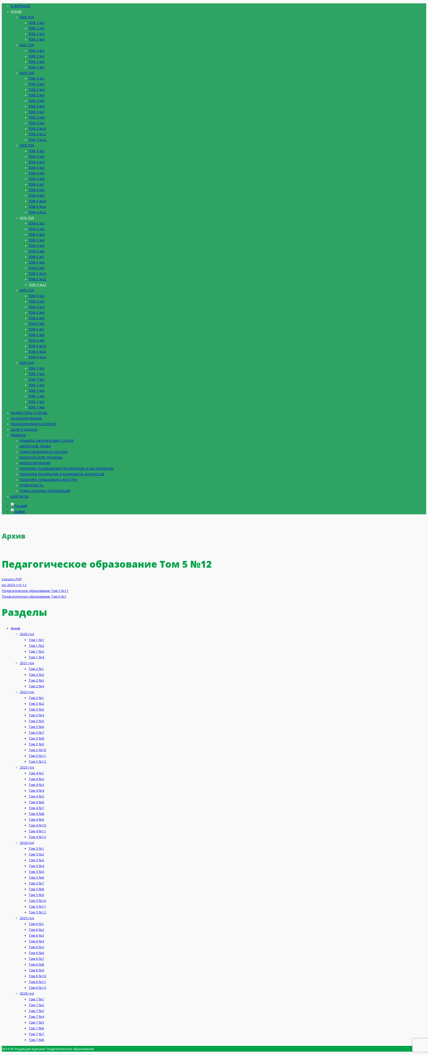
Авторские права (35, 446)
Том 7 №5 (37, 390)
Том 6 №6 (37, 324)
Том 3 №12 (37, 140)
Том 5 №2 (37, 229)
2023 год (27, 145)
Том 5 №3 (37, 234)
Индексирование (35, 463)
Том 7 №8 (37, 407)
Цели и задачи (24, 429)
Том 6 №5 (37, 318)
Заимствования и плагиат (44, 452)
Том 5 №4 (37, 240)
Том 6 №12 (37, 357)
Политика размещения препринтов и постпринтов (66, 468)
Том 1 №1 (37, 23)
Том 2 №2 (37, 56)
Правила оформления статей (46, 441)
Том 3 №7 (37, 112)
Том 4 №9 (37, 195)
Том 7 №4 (37, 385)
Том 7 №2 (37, 374)
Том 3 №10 (37, 128)
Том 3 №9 (37, 123)
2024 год (27, 218)
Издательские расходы (41, 457)
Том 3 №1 (37, 78)
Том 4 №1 (37, 151)
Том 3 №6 (37, 106)
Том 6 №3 (37, 307)
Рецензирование (26, 418)
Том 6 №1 (37, 296)
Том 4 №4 (37, 167)
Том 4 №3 (37, 162)
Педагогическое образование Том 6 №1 (34, 596)
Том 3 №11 (37, 134)
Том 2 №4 (37, 67)
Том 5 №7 (37, 257)
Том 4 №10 (37, 201)
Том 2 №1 (37, 50)
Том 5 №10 (37, 273)
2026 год (27, 363)
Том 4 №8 (37, 190)
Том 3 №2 (37, 84)
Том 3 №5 (37, 101)
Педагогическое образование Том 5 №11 (35, 590)
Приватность (32, 485)
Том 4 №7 (37, 184)
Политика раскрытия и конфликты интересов (62, 474)
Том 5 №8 (37, 262)
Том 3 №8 (37, 117)
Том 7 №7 (37, 402)
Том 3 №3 (37, 89)
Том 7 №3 (37, 379)
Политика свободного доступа (48, 480)
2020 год (27, 17)
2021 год (27, 45)
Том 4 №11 (37, 206)
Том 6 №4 (37, 312)
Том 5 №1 (37, 223)
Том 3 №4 (37, 95)
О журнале (20, 6)
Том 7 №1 (37, 368)
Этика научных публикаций (45, 491)
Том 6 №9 (37, 340)
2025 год (27, 290)
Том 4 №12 (37, 212)
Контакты (20, 496)
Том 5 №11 (37, 279)
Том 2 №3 (37, 62)
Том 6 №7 (37, 329)
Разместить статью (29, 413)
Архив (16, 11)
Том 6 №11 (37, 351)
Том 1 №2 (37, 28)
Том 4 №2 (37, 156)
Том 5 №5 (37, 245)
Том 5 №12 (37, 284)
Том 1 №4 (37, 39)
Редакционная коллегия (33, 424)
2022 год (27, 73)
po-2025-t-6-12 (14, 585)
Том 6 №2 (37, 301)
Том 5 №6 (37, 251)
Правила (18, 435)
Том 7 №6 (37, 396)
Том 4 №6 (37, 179)
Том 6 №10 (37, 346)
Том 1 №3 (37, 34)
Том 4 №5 (37, 173)
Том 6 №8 (37, 335)
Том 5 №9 (37, 268)
